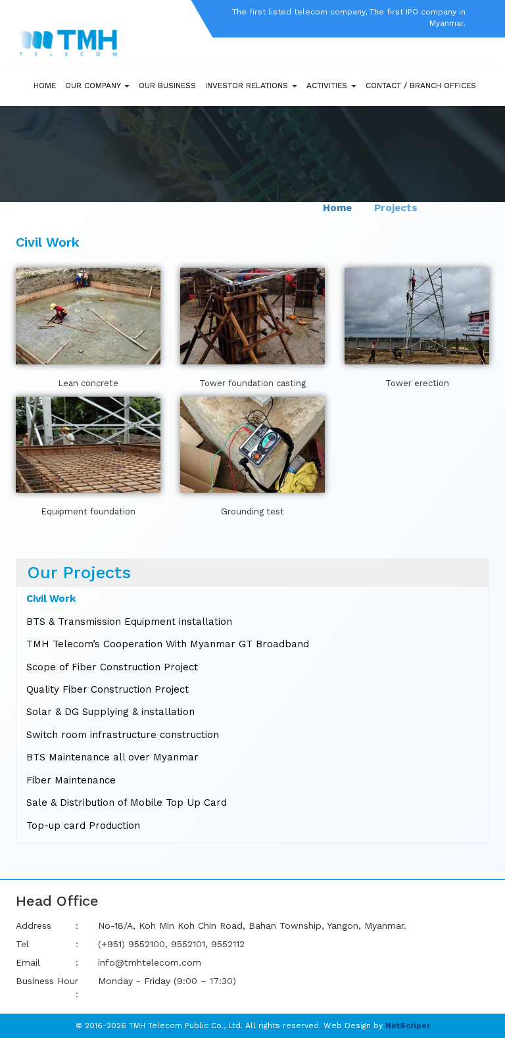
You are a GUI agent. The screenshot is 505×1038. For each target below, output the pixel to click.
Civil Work (51, 599)
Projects (396, 208)
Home (45, 85)
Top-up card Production (83, 825)
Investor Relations (248, 85)
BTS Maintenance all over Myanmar (112, 757)
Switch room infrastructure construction (122, 735)
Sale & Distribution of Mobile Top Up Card (126, 802)
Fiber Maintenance (71, 780)
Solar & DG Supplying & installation (110, 712)
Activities (328, 85)
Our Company (94, 85)
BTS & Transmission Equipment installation (129, 622)
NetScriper (407, 1025)
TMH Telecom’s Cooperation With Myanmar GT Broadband (167, 644)
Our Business (167, 85)
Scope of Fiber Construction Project (112, 667)
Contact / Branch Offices (421, 85)
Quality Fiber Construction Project (107, 689)
